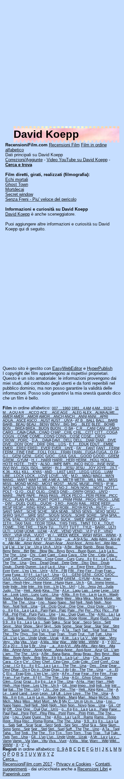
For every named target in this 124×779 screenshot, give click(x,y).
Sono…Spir (21, 729)
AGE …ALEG (71, 412)
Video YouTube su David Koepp (77, 159)
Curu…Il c (84, 559)
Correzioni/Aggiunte (24, 159)
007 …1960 (61, 408)
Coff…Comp (21, 559)
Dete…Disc (79, 563)
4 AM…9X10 (102, 408)
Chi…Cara (101, 658)
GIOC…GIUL (56, 456)
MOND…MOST (40, 484)
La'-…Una (81, 658)
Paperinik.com (16, 773)
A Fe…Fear (71, 673)
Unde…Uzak (48, 638)
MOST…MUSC (66, 484)
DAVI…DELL (62, 440)
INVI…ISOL (20, 468)
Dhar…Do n (20, 670)
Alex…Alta (107, 646)
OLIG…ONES (47, 492)
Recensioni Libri (92, 768)
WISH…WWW (105, 535)
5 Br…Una (37, 646)
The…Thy (11, 634)
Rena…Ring (47, 618)
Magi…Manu (13, 598)
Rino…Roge (67, 618)
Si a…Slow (98, 725)
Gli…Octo (49, 606)
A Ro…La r (106, 614)
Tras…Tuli (101, 733)
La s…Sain (42, 622)
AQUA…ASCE (14, 420)
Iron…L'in (51, 586)
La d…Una (56, 567)
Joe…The (67, 689)
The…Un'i (32, 689)
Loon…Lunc (29, 594)
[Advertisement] (62, 64)
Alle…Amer (23, 543)
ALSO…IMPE (51, 464)
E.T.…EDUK (79, 444)
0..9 (60, 749)
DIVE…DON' (13, 444)
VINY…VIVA (12, 535)
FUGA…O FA (107, 452)
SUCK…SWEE (72, 519)
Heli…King (87, 689)
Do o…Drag (40, 670)
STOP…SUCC (48, 519)
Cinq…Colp (71, 662)
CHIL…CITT (83, 432)
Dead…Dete (59, 563)
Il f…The (44, 677)
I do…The (78, 670)
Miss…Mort (31, 701)
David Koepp (17, 214)
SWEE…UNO (96, 519)
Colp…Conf (90, 662)
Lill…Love (64, 693)
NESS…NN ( (47, 488)
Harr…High (105, 681)
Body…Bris (31, 658)
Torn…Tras (82, 733)
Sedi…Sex (62, 725)
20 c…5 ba (19, 646)
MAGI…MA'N (103, 476)
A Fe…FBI (59, 571)
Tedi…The (29, 733)
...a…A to (56, 646)
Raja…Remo (26, 618)
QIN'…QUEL (15, 503)
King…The (104, 689)
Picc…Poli (110, 610)
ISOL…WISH (41, 468)
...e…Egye (76, 567)
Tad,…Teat (90, 630)
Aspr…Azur (93, 650)
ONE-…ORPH (71, 492)
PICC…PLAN (13, 499)
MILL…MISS (107, 480)
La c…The (60, 666)
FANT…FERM (107, 448)
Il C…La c (43, 666)
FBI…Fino (76, 571)
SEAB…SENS (70, 511)
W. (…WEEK (58, 535)
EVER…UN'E (62, 448)
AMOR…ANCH (51, 416)
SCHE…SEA (48, 511)
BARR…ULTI (105, 527)
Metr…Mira (73, 598)
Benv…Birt (20, 551)
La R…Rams (82, 717)
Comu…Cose (43, 559)
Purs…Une (47, 614)
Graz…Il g (31, 681)
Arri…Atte (102, 543)
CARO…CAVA (14, 432)
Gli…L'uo (10, 638)
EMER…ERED (14, 448)
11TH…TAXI (12, 523)
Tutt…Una (103, 634)
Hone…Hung (53, 582)
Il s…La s (24, 622)
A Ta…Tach (71, 630)
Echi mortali (16, 179)
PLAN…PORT (36, 499)
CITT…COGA (106, 432)
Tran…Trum (67, 634)
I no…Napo (47, 602)
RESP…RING (24, 507)
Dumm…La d (36, 567)
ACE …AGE (50, 412)
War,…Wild (68, 642)
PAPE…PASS (37, 495)
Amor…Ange (32, 650)
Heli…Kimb (32, 590)
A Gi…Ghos (81, 677)
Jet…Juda (105, 586)
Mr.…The (10, 602)
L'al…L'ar (16, 547)
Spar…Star (93, 626)
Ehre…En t (94, 567)
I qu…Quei (67, 614)
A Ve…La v (70, 638)
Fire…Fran (108, 673)
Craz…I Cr (11, 666)
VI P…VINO (103, 531)
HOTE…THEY (25, 464)
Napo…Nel (66, 602)
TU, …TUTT (58, 527)
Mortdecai (14, 189)
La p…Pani (39, 610)
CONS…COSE (68, 436)
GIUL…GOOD (80, 456)
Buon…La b (96, 551)
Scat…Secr (43, 725)
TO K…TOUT (103, 523)
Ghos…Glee (102, 677)
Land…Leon (29, 693)
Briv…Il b (49, 658)
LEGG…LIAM (102, 472)
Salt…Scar (24, 725)
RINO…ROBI (48, 507)
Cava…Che (77, 555)
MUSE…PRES (91, 484)
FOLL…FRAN (59, 452)
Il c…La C (101, 559)
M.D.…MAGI (81, 476)
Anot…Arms (84, 543)
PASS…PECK (60, 495)
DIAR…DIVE (106, 440)
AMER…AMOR (26, 416)
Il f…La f (35, 575)
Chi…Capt (38, 555)
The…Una (18, 555)
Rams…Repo (105, 717)
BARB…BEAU (14, 424)
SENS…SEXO (93, 511)
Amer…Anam (44, 543)
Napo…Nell (21, 705)
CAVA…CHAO (38, 432)
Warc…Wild (99, 741)
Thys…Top (29, 634)
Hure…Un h (74, 582)
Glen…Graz (12, 681)
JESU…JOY (86, 468)
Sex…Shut (80, 725)
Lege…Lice (110, 590)
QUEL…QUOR (39, 503)
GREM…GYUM (15, 460)
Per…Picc (93, 610)
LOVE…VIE (59, 476)
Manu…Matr (34, 598)
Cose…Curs (65, 559)
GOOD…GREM (106, 456)
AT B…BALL (85, 420)
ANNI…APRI (98, 416)
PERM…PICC (106, 495)
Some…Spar (72, 626)
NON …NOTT (91, 488)
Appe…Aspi (73, 650)
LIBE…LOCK (13, 476)
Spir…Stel (39, 729)
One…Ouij (31, 709)
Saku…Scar (61, 622)
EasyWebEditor (67, 368)
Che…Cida (96, 555)
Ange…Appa (53, 650)
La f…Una (51, 575)
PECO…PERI (83, 495)
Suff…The (73, 729)
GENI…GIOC (33, 456)
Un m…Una (93, 701)
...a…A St (72, 539)
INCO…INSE (94, 464)
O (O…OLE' (25, 492)
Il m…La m (88, 594)
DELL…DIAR (84, 440)
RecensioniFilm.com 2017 (27, 764)
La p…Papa (98, 709)
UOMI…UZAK (35, 531)
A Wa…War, (79, 741)
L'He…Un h (49, 685)
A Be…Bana (51, 654)
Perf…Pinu (38, 713)
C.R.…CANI (86, 428)
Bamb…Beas (93, 547)
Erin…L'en (32, 673)
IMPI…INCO (73, 464)
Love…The (82, 693)
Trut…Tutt (86, 634)
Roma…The (53, 721)
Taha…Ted (11, 733)
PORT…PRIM (60, 499)
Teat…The (108, 630)
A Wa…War (49, 642)
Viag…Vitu (39, 741)
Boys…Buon (76, 551)
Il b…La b (64, 658)
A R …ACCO (29, 412)
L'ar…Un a (33, 547)
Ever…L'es (20, 571)
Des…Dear (99, 666)
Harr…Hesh (12, 582)
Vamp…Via (21, 741)
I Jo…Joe (51, 689)
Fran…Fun (11, 677)
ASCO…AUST (38, 420)
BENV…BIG (60, 424)
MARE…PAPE (14, 495)
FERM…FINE (14, 452)
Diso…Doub (99, 563)
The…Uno (91, 729)
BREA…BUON (37, 428)
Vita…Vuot (29, 642)
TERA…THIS (56, 523)
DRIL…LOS (57, 444)
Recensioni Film (64, 144)
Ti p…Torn (64, 733)
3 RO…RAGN (66, 503)
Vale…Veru (107, 638)
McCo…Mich (109, 697)
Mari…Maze (88, 697)
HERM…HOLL (88, 460)
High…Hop (11, 685)
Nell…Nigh (84, 602)
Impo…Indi (86, 685)
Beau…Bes (92, 654)
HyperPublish (99, 368)
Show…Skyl (33, 626)
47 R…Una (53, 539)
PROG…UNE (109, 499)
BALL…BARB (107, 420)
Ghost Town (16, 184)
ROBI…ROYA (71, 507)
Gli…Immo (95, 582)
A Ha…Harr (102, 579)
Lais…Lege (91, 590)
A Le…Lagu (71, 590)
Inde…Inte (19, 586)
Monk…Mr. (112, 598)
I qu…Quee (22, 717)
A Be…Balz (73, 547)
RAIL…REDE (89, 503)
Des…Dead (39, 563)
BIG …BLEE (81, 424)
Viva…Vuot (57, 741)
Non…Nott (11, 606)
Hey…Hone (32, 582)
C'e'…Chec (32, 662)
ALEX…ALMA (93, 412)
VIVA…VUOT (33, 535)
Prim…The (95, 713)
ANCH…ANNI (75, 416)
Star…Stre (111, 626)
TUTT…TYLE (80, 527)
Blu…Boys (56, 551)
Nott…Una (29, 606)
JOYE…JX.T (107, 468)
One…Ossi (86, 606)
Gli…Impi (69, 685)
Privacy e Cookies (73, 764)
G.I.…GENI (12, 456)
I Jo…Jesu (87, 586)
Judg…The (12, 590)
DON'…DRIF (35, 444)
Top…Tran (47, 634)
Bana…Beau (72, 654)
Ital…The (15, 689)
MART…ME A (39, 480)
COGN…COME (15, 436)
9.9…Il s (9, 622)
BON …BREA (13, 428)
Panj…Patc (57, 610)
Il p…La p (21, 610)
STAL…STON (23, 519)
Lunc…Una (49, 594)
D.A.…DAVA (41, 440)
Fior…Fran (94, 571)
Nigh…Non (102, 602)
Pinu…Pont (57, 713)
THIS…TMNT (79, 523)
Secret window (19, 194)
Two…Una (19, 737)
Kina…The (50, 590)
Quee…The (41, 717)
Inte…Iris (35, 586)
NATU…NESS (24, 488)
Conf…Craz (109, 662)
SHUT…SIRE (25, 515)
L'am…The (11, 654)
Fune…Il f (29, 677)
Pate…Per (75, 610)
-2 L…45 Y (34, 539)
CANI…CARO (108, 428)
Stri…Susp (11, 630)
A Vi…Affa (72, 646)
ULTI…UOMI (13, 531)
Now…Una (96, 705)
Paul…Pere (20, 713)
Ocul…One (67, 606)
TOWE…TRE (14, 527)
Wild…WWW (88, 642)
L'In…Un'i (67, 586)
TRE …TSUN (36, 527)
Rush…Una (109, 618)
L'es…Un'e (39, 571)
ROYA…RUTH (94, 507)
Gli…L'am (111, 650)
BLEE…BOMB (103, 424)
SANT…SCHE (24, 511)
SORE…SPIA (97, 515)
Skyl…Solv (52, 626)
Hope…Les (30, 685)
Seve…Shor (12, 626)
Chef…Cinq (51, 662)
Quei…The (86, 614)
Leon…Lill (47, 693)
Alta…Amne (12, 650)
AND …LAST (55, 472)
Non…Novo (77, 705)
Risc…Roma (32, 721)
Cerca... (10, 759)
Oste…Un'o (105, 606)
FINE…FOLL (36, 452)
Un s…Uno (50, 630)
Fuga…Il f (19, 575)
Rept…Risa (12, 721)
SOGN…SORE (73, 515)
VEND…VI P (82, 531)
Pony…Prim (76, 713)
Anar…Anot (64, 543)
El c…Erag (14, 673)
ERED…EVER (39, 448)
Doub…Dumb (13, 567)
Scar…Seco (82, 622)
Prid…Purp (28, 614)
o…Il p (8, 610)
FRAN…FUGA (83, 452)
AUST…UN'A (61, 420)
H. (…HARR (41, 460)
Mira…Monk (93, 598)
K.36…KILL (12, 472)
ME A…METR (62, 480)
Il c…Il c (27, 666)
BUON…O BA (61, 428)
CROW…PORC (15, 440)
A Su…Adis (89, 539)
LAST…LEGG (78, 472)
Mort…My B (51, 701)
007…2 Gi (16, 539)
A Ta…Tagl (110, 729)
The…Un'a (29, 654)
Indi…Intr (103, 685)
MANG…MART (15, 480)
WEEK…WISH (80, 535)
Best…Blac (111, 654)
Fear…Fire (90, 673)
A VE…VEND (60, 531)
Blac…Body (12, 658)
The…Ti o (47, 733)
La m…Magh (108, 594)
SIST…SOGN (48, 515)
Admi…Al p (107, 539)
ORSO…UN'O (96, 492)
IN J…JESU (64, 468)
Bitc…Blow (38, 551)
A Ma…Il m (70, 594)
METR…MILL (85, 480)
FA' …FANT (85, 448)
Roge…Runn (88, 618)
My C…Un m (72, 701)
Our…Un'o (49, 709)
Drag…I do (60, 670)
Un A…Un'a (52, 547)
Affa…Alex (89, 646)
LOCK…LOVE (36, 476)
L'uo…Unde (27, 638)
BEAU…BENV (37, 424)
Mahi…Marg (67, 697)
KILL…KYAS (32, 472)
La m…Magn (46, 697)
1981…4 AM (81, 408)
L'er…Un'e (50, 673)
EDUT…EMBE (101, 444)
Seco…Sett (102, 622)
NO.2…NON (69, 488)
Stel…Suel (56, 729)
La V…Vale (89, 638)
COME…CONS (42, 436)
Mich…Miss (12, 701)
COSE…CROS (93, 436)
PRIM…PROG (85, 499)
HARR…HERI (63, 460)
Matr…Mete (54, 598)
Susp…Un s (30, 630)
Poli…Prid (10, 614)
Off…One (14, 709)
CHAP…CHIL (61, 432)
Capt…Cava (57, 555)
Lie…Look (11, 594)
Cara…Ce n (12, 662)
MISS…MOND (14, 484)
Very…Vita (11, 642)
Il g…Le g (48, 681)
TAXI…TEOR (34, 523)
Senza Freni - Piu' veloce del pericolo (40, 199)
